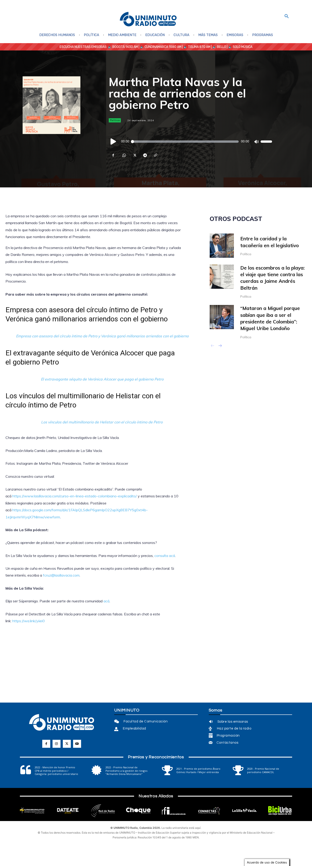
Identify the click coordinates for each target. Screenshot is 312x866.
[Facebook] (113, 155)
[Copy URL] (155, 155)
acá (106, 601)
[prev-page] (212, 346)
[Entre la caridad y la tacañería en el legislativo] (222, 246)
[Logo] (148, 19)
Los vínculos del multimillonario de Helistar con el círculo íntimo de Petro (102, 422)
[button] (286, 16)
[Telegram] (144, 155)
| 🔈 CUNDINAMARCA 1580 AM (159, 47)
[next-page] (220, 346)
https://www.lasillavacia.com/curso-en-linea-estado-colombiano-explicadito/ (74, 496)
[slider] (266, 141)
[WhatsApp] (123, 155)
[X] (134, 155)
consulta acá (164, 555)
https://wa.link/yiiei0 (28, 621)
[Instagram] (57, 744)
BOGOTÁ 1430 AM (125, 47)
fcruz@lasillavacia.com (61, 575)
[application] (190, 141)
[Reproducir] (113, 141)
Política (115, 120)
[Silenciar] (256, 141)
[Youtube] (77, 744)
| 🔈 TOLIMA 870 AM (195, 47)
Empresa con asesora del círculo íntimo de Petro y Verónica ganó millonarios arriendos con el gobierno (102, 336)
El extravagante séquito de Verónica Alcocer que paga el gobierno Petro (102, 379)
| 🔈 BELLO (218, 47)
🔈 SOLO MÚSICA (240, 47)
